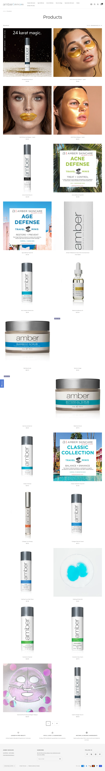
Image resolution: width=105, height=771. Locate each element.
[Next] (57, 723)
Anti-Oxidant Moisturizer (27, 310)
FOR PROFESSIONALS (8, 755)
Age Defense (41, 3)
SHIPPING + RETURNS (8, 753)
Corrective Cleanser (27, 657)
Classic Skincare (31, 3)
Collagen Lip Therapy (27, 541)
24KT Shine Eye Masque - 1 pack (78, 79)
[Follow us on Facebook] (87, 754)
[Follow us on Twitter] (91, 754)
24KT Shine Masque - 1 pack (78, 137)
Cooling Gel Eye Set (78, 599)
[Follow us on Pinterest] (100, 754)
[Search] (94, 4)
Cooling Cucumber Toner (27, 599)
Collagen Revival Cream (78, 541)
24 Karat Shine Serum (27, 79)
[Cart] (101, 4)
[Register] (60, 758)
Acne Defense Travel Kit (78, 195)
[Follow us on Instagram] (95, 754)
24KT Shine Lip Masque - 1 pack (27, 137)
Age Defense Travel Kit (27, 252)
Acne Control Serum (27, 195)
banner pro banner (27, 426)
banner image (77, 368)
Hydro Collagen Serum (77, 714)
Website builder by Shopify (34, 765)
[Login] (98, 4)
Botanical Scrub (78, 426)
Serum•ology (59, 3)
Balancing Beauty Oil (77, 310)
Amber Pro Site (31, 5)
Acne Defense (49, 3)
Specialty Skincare (69, 3)
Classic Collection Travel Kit (77, 483)
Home (4, 11)
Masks (77, 3)
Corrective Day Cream (77, 657)
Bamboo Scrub (27, 368)
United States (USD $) (8, 765)
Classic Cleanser (27, 483)
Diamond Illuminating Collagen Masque (27, 714)
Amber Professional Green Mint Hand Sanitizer (77, 252)
